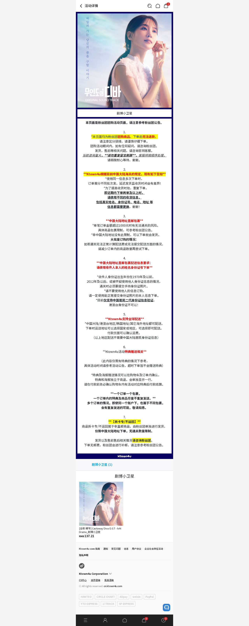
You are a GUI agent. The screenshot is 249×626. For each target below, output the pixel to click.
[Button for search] (149, 6)
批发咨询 (109, 580)
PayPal (149, 597)
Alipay (123, 597)
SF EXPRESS (126, 604)
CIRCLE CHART (105, 597)
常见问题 (116, 548)
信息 (126, 548)
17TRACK (108, 604)
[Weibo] (81, 566)
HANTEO (86, 597)
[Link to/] (158, 6)
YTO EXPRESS (89, 604)
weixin (136, 597)
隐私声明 (83, 555)
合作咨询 (95, 580)
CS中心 (83, 580)
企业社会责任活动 (154, 548)
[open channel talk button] (166, 607)
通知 (105, 548)
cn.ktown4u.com (113, 586)
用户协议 (136, 548)
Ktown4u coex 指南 (89, 548)
